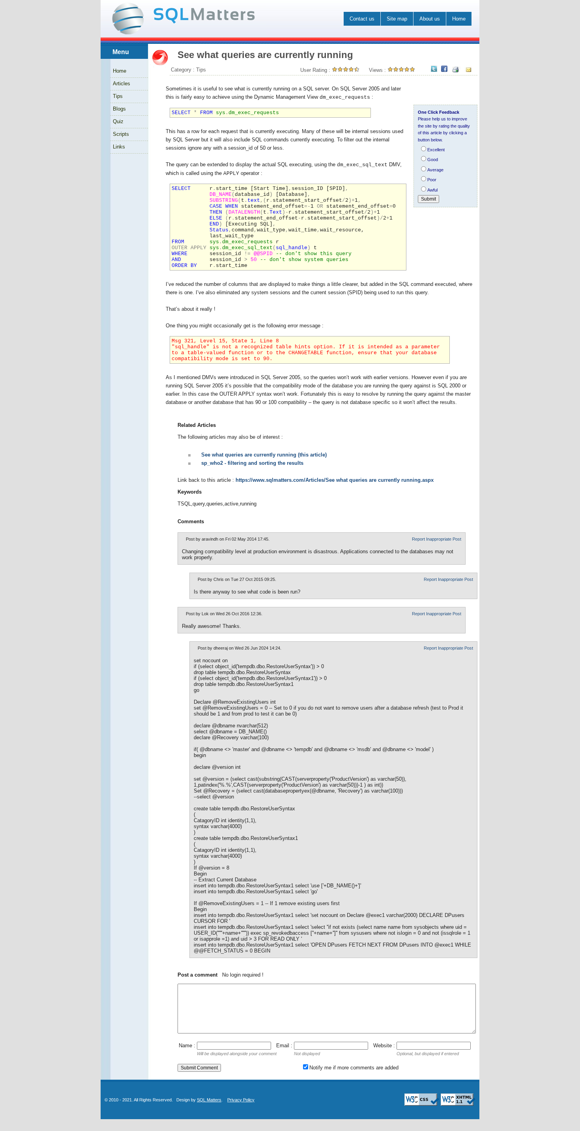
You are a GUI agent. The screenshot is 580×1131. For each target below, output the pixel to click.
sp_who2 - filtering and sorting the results (252, 463)
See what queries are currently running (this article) (264, 455)
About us (429, 19)
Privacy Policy (240, 1099)
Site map (397, 19)
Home (459, 19)
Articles (121, 83)
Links (119, 147)
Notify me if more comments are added (354, 1068)
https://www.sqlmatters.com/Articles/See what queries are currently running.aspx (335, 480)
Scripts (121, 134)
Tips (118, 96)
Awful (432, 190)
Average (435, 169)
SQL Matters (209, 1099)
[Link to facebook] (444, 69)
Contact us (362, 19)
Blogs (119, 109)
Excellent (436, 149)
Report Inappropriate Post (436, 539)
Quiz (118, 121)
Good (432, 159)
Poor (431, 179)
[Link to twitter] (434, 69)
